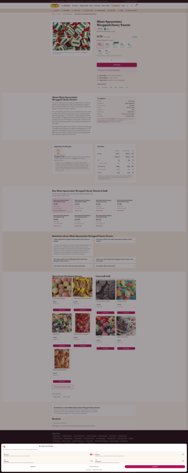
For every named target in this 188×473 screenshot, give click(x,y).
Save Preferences (94, 466)
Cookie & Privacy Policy (97, 469)
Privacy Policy (88, 469)
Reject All (33, 466)
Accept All (154, 466)
